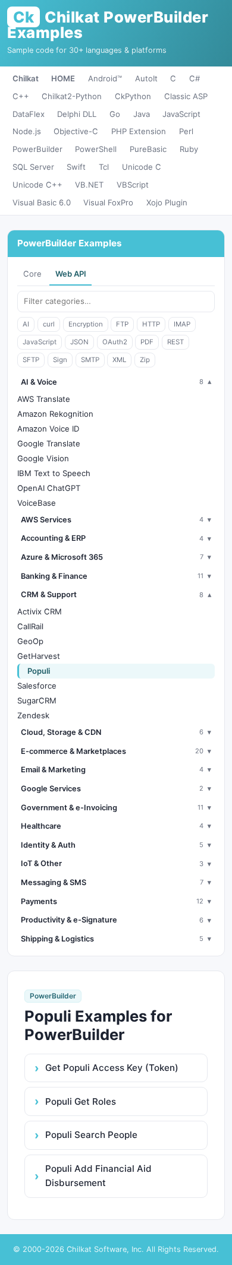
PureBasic (148, 149)
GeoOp (30, 641)
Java (141, 114)
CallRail (30, 626)
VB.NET (89, 184)
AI (26, 324)
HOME (63, 78)
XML (119, 360)
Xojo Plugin (166, 202)
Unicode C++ (37, 184)
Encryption (85, 324)
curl (49, 324)
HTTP (151, 324)
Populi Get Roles (80, 1101)
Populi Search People (91, 1134)
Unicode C (141, 167)
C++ (20, 96)
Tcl (104, 167)
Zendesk (33, 715)
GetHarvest (38, 656)
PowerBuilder (37, 149)
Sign (60, 360)
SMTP (90, 360)
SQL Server (33, 167)
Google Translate (48, 443)
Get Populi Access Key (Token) (111, 1067)
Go (114, 114)
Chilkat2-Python (72, 96)
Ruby (189, 149)
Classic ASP (186, 96)
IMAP (182, 324)
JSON (79, 342)
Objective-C (76, 131)
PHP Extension (138, 131)
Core (32, 273)
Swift (76, 167)
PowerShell (96, 149)
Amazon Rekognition (55, 414)
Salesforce (37, 685)
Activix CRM (39, 611)
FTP (122, 324)
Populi (38, 671)
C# (194, 78)
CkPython (133, 96)
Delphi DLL (76, 114)
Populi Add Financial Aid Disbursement (98, 1175)
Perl (186, 131)
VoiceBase (36, 503)
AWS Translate (43, 399)
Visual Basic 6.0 (41, 202)
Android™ (105, 78)
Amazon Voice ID (48, 428)
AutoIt (146, 78)
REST (175, 342)
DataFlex (28, 114)
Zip (145, 360)
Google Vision (43, 458)
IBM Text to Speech (53, 473)
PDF (146, 342)
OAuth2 (114, 342)
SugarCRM (37, 700)
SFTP (31, 360)
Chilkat (25, 78)
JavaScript (181, 114)
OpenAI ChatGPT (48, 488)
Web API (70, 273)
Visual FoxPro (108, 202)
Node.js (26, 131)
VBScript (133, 184)
